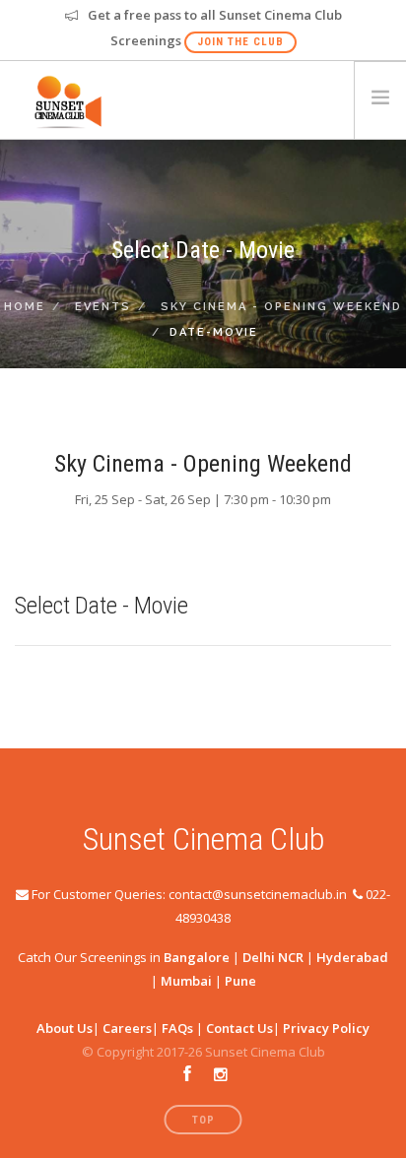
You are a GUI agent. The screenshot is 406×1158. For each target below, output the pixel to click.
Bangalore (197, 957)
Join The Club (240, 41)
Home (24, 306)
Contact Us (239, 1028)
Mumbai (186, 981)
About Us (64, 1028)
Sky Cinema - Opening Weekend (281, 306)
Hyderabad (352, 957)
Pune (240, 981)
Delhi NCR (273, 957)
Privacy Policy (326, 1028)
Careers (127, 1028)
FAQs (177, 1028)
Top (203, 1120)
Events (103, 306)
